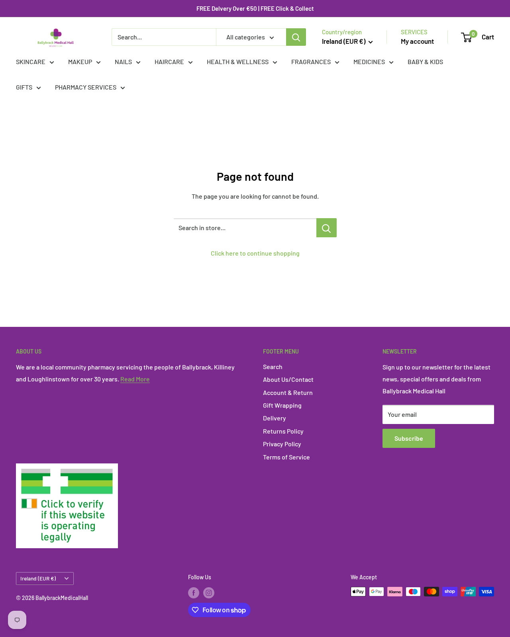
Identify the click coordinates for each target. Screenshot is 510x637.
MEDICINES (369, 61)
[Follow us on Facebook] (193, 592)
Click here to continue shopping (255, 253)
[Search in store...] (326, 227)
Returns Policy (283, 431)
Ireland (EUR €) (38, 578)
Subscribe (408, 438)
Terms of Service (286, 457)
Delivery (274, 418)
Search (272, 366)
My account (417, 41)
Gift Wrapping (282, 405)
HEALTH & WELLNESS (238, 61)
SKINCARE (30, 61)
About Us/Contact (288, 379)
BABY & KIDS (425, 61)
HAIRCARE (169, 61)
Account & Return (288, 392)
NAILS (123, 61)
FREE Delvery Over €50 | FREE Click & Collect (255, 8)
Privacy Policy (282, 443)
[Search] (296, 37)
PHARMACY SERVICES (85, 87)
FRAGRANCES (311, 61)
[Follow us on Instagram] (208, 592)
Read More (135, 379)
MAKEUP (80, 61)
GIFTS (24, 87)
